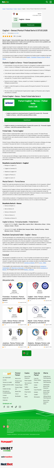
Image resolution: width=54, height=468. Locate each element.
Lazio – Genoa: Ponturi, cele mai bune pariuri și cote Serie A (13, 321)
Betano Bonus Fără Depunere (47, 381)
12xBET (36, 394)
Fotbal (15, 8)
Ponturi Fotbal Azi (18, 388)
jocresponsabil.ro (10, 432)
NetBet (26, 387)
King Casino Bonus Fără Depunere (46, 392)
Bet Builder (18, 396)
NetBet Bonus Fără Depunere (47, 377)
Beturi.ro (8, 419)
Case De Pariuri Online (37, 379)
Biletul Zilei (18, 391)
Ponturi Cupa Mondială (18, 381)
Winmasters (37, 397)
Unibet (35, 385)
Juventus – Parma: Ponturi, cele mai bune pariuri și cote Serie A (13, 344)
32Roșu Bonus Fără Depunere (47, 397)
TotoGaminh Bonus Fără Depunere (46, 386)
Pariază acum (30, 25)
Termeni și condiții (7, 382)
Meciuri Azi (18, 378)
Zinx (26, 394)
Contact (5, 395)
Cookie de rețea (7, 388)
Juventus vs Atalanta (29, 262)
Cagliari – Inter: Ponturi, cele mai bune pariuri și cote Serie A (39, 297)
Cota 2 (16, 393)
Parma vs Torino (41, 57)
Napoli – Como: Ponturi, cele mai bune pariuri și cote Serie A (38, 321)
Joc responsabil (7, 377)
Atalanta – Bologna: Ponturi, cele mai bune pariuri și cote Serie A (39, 344)
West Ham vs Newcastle (18, 268)
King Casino (28, 392)
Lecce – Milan (42, 262)
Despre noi (5, 397)
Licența (4, 380)
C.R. (5, 33)
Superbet (27, 389)
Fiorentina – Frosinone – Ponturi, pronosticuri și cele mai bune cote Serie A (14, 298)
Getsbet (36, 392)
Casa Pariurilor (37, 389)
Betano (36, 387)
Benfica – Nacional (29, 269)
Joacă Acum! (27, 120)
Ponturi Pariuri (9, 8)
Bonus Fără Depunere (27, 377)
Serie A (19, 8)
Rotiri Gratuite (28, 380)
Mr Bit (26, 396)
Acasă (4, 8)
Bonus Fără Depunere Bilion (46, 402)
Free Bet (36, 382)
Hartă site (5, 400)
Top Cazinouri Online (28, 383)
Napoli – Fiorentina (31, 57)
